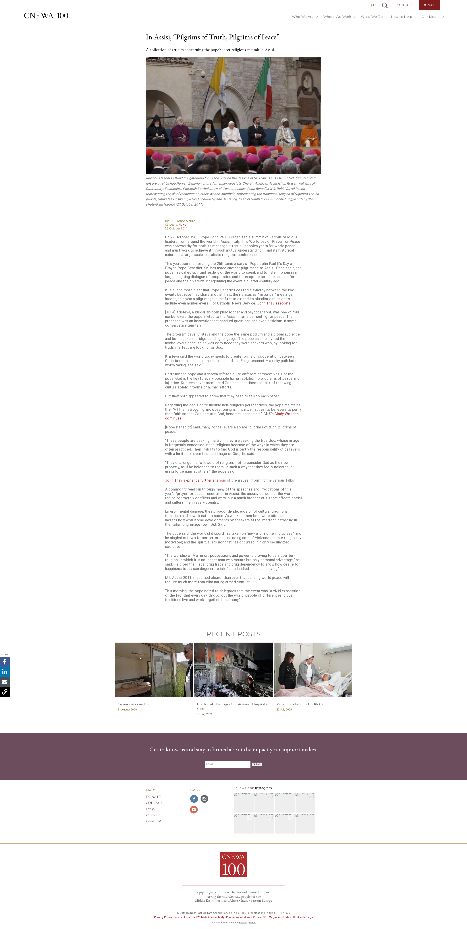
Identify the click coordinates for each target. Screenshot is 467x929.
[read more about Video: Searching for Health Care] (313, 670)
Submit (257, 764)
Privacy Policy (163, 917)
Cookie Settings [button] (303, 917)
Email (5, 682)
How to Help (401, 17)
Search (385, 5)
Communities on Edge (134, 704)
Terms (252, 922)
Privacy (243, 922)
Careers (154, 821)
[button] (244, 802)
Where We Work (337, 17)
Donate (429, 5)
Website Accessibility (210, 917)
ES (375, 5)
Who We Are (303, 17)
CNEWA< (46, 15)
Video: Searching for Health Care (301, 704)
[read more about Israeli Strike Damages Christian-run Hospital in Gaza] (233, 670)
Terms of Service (185, 917)
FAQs (150, 809)
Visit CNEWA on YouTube (194, 809)
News (182, 224)
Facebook (5, 662)
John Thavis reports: (274, 303)
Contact (405, 5)
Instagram (263, 788)
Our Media (431, 17)
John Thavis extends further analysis (195, 480)
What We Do (372, 17)
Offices (153, 815)
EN (368, 5)
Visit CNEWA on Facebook (194, 798)
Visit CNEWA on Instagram (204, 798)
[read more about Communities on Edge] (154, 670)
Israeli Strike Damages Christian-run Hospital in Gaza (233, 706)
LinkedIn (5, 672)
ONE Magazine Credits (277, 917)
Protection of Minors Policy (243, 917)
